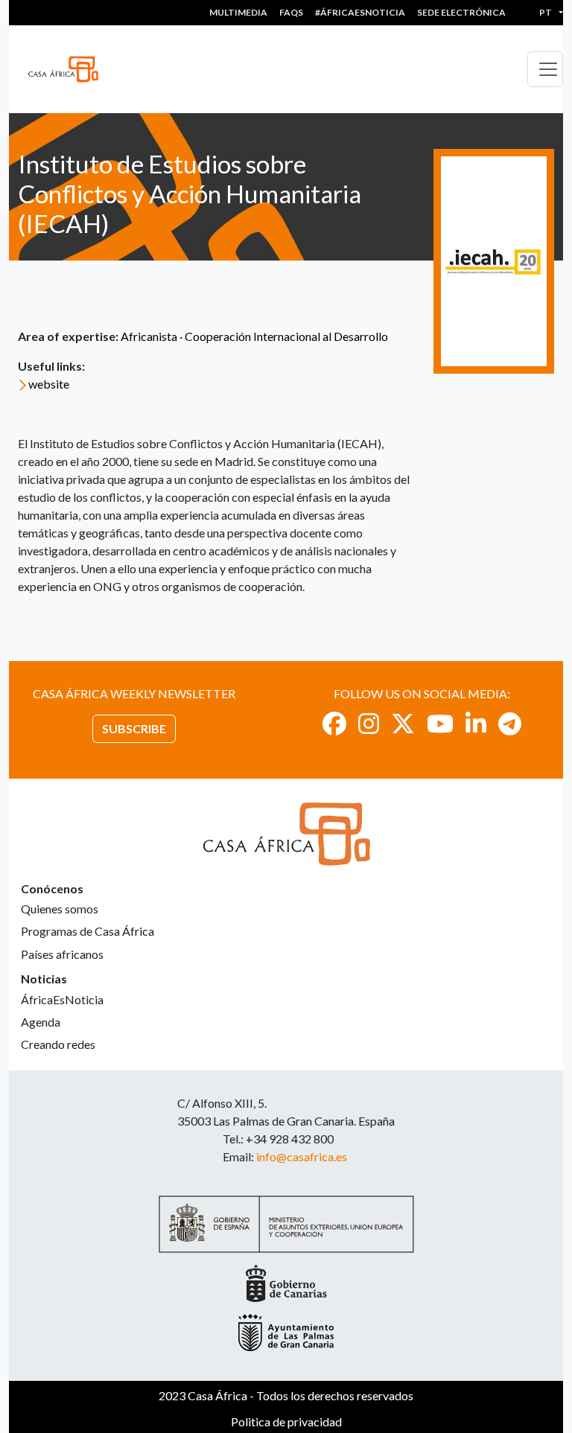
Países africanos (62, 954)
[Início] (69, 69)
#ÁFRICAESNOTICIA (360, 12)
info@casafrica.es (301, 1156)
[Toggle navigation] (545, 69)
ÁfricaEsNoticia (62, 999)
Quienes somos (59, 908)
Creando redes (58, 1044)
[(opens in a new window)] (334, 723)
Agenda (40, 1022)
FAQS (291, 12)
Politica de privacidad (286, 1421)
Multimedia (238, 12)
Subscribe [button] (134, 728)
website (48, 384)
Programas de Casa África (87, 931)
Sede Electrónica (461, 12)
